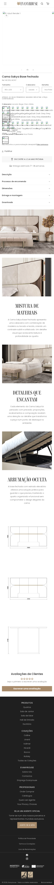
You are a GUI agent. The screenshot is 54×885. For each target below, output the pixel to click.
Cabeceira (30, 85)
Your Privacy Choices (27, 804)
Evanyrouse (12, 882)
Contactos (27, 776)
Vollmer (27, 743)
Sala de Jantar (27, 711)
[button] (5, 4)
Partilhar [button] (8, 151)
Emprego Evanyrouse (27, 780)
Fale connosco (42, 144)
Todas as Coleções (27, 760)
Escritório (27, 724)
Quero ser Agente (27, 800)
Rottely (27, 756)
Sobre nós (27, 772)
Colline (27, 735)
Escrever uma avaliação (27, 688)
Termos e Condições (27, 844)
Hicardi (27, 748)
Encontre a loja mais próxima (28, 159)
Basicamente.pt (46, 882)
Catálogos (27, 795)
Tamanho (6, 85)
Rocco (27, 752)
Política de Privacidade (27, 838)
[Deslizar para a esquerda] (22, 70)
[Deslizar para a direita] (33, 70)
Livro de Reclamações (27, 849)
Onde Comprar (27, 791)
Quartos (27, 707)
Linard (27, 739)
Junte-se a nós (27, 825)
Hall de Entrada (27, 720)
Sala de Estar (27, 715)
